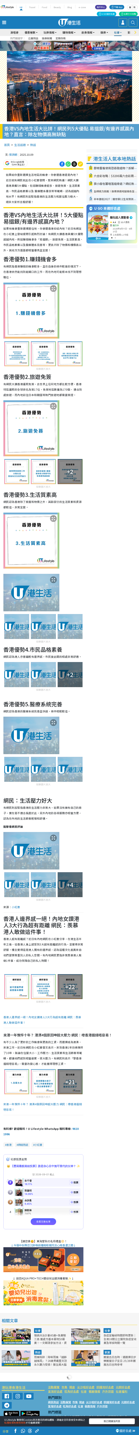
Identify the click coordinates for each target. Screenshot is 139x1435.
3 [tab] (68, 42)
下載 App (118, 7)
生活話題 (20, 145)
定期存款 (61, 38)
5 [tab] (75, 42)
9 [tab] (68, 46)
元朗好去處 (123, 1387)
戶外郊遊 (108, 1391)
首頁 (7, 145)
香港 (9, 1144)
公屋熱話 (33, 38)
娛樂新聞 (47, 38)
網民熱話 (53, 1402)
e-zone (82, 7)
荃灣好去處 (55, 1391)
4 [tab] (72, 42)
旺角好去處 (71, 1391)
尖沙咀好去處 (85, 1387)
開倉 (72, 1387)
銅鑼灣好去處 (105, 1387)
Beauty (57, 7)
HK (21, 7)
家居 (107, 1352)
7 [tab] (62, 46)
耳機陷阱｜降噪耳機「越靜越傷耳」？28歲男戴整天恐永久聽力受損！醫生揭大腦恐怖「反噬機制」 (50, 1362)
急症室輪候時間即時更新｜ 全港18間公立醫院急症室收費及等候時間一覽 (120, 1339)
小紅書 (16, 907)
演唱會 (14, 32)
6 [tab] (79, 42)
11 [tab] (75, 46)
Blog (69, 7)
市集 (64, 1387)
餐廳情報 (94, 1391)
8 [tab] (65, 46)
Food (44, 7)
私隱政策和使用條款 (15, 1422)
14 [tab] (72, 50)
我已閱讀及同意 (112, 1421)
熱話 (33, 145)
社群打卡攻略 (130, 13)
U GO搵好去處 (108, 13)
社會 (38, 1330)
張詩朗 (13, 154)
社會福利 (121, 1391)
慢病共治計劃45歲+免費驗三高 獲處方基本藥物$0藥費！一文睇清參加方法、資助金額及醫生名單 (50, 1340)
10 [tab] (72, 46)
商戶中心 (101, 7)
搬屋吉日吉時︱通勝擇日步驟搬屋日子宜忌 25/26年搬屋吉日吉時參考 (120, 1360)
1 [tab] (62, 42)
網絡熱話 (23, 1144)
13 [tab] (68, 50)
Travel (32, 7)
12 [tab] (79, 46)
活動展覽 (53, 1387)
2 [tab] (65, 42)
